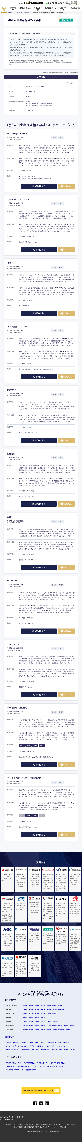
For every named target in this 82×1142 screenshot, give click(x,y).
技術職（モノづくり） (13, 1049)
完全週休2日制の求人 (12, 1070)
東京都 (54, 1009)
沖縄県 (67, 1029)
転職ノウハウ (64, 9)
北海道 (25, 1005)
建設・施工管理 (57, 1049)
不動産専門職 (45, 1049)
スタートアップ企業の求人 (26, 1063)
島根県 (31, 1025)
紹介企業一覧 (38, 9)
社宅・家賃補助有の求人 (29, 1070)
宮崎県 (54, 1029)
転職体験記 (13, 9)
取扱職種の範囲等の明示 (37, 1127)
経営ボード (24, 1042)
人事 (42, 1042)
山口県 (49, 1025)
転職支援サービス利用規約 (63, 1124)
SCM (36, 1042)
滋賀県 (25, 1021)
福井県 (43, 1013)
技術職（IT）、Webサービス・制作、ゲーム (51, 1046)
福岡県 (25, 1029)
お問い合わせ (63, 1127)
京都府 (31, 1021)
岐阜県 (25, 1017)
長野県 (54, 1013)
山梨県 (49, 1013)
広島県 (43, 1025)
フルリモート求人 (38, 1066)
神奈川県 (61, 1009)
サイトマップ (52, 1127)
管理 (31, 1042)
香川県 (60, 1025)
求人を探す (11, 12)
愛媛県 (66, 1025)
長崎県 (37, 1029)
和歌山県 (55, 1021)
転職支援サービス (50, 9)
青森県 (31, 1005)
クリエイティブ (11, 1046)
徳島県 (54, 1025)
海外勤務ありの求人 (24, 1066)
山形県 (54, 1005)
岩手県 (43, 1005)
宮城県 (49, 1005)
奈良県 (49, 1021)
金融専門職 (25, 1049)
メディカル (35, 1049)
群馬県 (37, 1009)
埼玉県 (43, 1009)
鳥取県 (25, 1025)
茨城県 (25, 1009)
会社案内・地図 (11, 1124)
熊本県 (43, 1029)
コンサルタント (23, 1046)
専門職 (32, 1046)
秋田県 (37, 1005)
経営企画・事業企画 (12, 1042)
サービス (66, 1042)
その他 (73, 1049)
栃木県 (31, 1009)
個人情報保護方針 (20, 1127)
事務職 (66, 1049)
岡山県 (37, 1025)
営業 (59, 1042)
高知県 (72, 1025)
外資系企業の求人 (42, 1063)
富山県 (31, 1013)
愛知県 (37, 1017)
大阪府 (37, 1021)
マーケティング (51, 1042)
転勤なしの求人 (11, 1066)
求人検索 (4, 9)
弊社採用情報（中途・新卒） (29, 1124)
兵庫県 (43, 1021)
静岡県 (31, 1017)
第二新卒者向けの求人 (58, 1063)
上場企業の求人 (11, 1063)
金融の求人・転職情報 (23, 12)
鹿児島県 (61, 1029)
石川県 (37, 1013)
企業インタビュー (25, 9)
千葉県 (49, 1009)
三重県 (43, 1017)
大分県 (49, 1029)
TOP (3, 12)
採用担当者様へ (75, 9)
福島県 (60, 1005)
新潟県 (25, 1013)
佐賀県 (31, 1029)
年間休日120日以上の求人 (55, 1066)
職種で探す (9, 1037)
